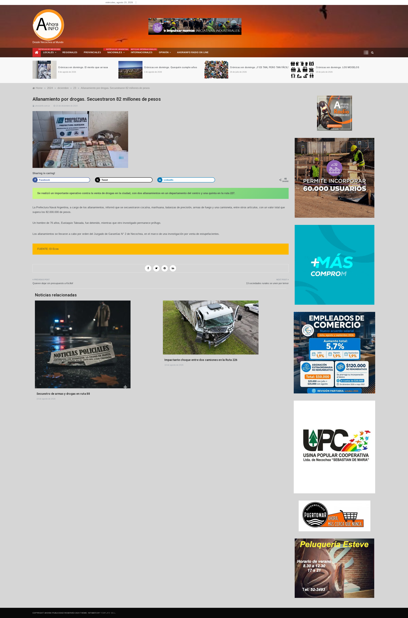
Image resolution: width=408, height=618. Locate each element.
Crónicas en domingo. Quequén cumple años (84, 67)
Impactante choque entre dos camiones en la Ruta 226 (200, 360)
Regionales (69, 52)
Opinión (164, 52)
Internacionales (143, 51)
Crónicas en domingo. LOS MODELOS (251, 67)
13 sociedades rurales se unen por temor (267, 283)
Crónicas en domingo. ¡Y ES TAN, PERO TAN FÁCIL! (173, 67)
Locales (51, 51)
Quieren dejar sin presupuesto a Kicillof (53, 283)
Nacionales (117, 51)
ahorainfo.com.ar (42, 106)
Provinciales (92, 52)
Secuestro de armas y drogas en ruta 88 (63, 393)
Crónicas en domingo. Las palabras (337, 67)
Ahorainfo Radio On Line (192, 52)
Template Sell (107, 613)
